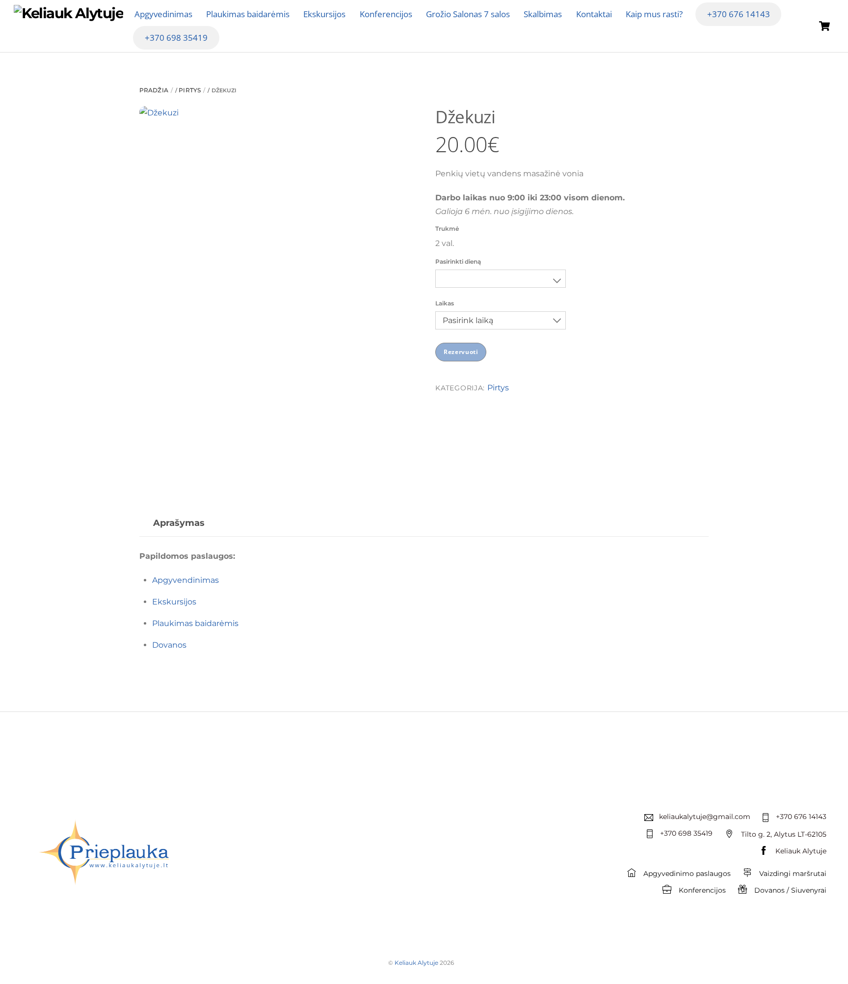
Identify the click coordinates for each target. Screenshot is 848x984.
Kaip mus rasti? (654, 14)
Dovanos (169, 645)
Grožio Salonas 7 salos (468, 14)
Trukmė (447, 228)
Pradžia (153, 90)
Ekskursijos (324, 14)
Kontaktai (594, 14)
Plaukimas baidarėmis (248, 14)
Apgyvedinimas (163, 14)
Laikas (444, 303)
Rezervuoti (461, 351)
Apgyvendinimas (185, 580)
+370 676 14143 (738, 14)
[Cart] (824, 26)
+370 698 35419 (176, 37)
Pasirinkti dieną (458, 261)
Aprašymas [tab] (179, 523)
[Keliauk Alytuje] (68, 13)
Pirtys (190, 90)
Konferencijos (386, 14)
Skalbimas (543, 14)
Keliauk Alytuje (416, 962)
